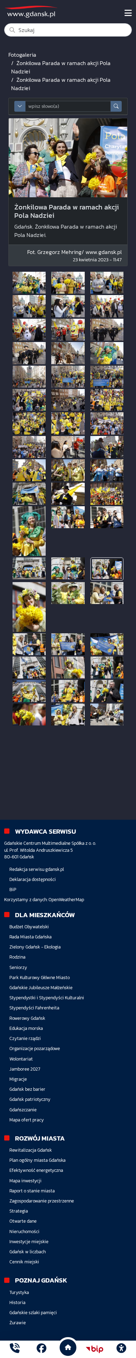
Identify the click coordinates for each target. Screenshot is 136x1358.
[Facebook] (41, 1349)
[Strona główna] (15, 1349)
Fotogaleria (22, 54)
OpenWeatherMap (66, 899)
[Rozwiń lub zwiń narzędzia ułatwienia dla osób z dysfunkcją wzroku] (121, 1349)
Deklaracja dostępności (32, 879)
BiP (12, 889)
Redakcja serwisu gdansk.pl (36, 869)
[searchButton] (116, 106)
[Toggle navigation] (128, 13)
